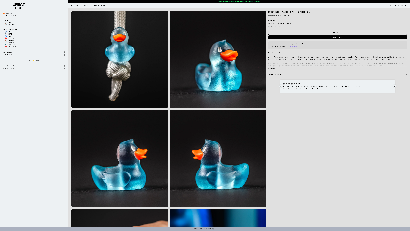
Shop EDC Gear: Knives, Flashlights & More (88, 6)
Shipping (271, 23)
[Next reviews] (394, 86)
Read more (272, 68)
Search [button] (390, 6)
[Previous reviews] (280, 86)
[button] (205, 229)
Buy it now (337, 37)
